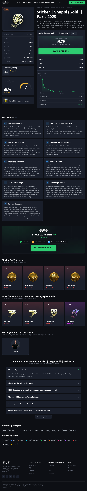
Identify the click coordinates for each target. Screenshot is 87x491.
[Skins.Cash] (13, 462)
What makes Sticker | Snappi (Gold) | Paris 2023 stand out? (29, 411)
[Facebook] (3, 476)
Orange (53, 440)
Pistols (18, 2)
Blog (50, 470)
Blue (14, 440)
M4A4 (35, 430)
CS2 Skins (39, 8)
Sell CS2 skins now (77, 2)
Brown (21, 440)
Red (76, 440)
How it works (32, 465)
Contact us (71, 470)
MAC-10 (25, 430)
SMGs (29, 2)
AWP (42, 430)
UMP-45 (72, 430)
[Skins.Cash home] (5, 2)
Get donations (52, 473)
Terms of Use (72, 468)
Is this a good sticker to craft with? (20, 404)
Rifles (24, 2)
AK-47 (4, 430)
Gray (37, 440)
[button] (18, 18)
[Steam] (10, 476)
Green (44, 440)
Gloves (47, 2)
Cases (52, 2)
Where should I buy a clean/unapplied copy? (23, 397)
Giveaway (31, 473)
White (6, 444)
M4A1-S (65, 430)
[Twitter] (7, 476)
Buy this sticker (61, 51)
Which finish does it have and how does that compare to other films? (32, 390)
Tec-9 (47, 430)
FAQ (30, 468)
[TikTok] (17, 476)
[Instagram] (14, 476)
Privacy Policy (72, 465)
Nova (53, 430)
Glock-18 (11, 430)
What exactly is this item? (17, 370)
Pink (61, 440)
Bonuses (51, 468)
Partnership (52, 465)
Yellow (14, 444)
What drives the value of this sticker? (21, 383)
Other (58, 2)
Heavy (35, 2)
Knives (41, 2)
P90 (30, 430)
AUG (59, 430)
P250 (18, 430)
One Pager (32, 470)
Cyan (29, 440)
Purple (68, 440)
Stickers (46, 8)
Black (6, 440)
